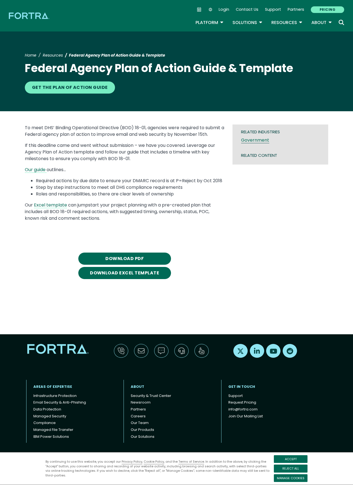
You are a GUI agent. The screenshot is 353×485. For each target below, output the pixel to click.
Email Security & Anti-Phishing (59, 402)
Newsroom (141, 402)
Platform (210, 22)
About (321, 22)
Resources (287, 22)
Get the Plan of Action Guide (70, 87)
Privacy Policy (132, 461)
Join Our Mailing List (245, 416)
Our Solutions (142, 436)
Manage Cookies (290, 478)
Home (30, 55)
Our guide (36, 169)
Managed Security (49, 416)
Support (273, 9)
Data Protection (47, 409)
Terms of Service (191, 461)
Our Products (142, 429)
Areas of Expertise (52, 386)
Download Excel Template (124, 273)
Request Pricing (242, 402)
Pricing (327, 9)
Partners (296, 9)
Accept (291, 459)
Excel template (50, 205)
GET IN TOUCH (241, 386)
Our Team (140, 422)
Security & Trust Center (151, 395)
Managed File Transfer (53, 429)
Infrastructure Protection (55, 395)
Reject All (290, 468)
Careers (138, 416)
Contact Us (247, 9)
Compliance (44, 422)
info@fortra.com (243, 409)
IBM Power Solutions (51, 436)
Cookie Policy (154, 461)
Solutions (247, 22)
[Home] (29, 15)
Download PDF (124, 258)
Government (255, 140)
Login (224, 9)
